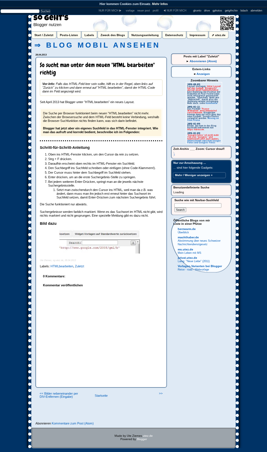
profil (156, 10)
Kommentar (212, 103)
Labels (89, 35)
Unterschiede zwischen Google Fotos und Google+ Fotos (203, 141)
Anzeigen (203, 74)
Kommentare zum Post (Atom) (73, 423)
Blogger (142, 439)
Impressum (197, 35)
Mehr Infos (160, 4)
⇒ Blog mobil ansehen (97, 45)
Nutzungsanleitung (145, 35)
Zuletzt (79, 266)
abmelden (256, 10)
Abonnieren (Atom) (203, 61)
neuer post (143, 10)
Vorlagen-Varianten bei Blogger (200, 266)
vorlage (130, 10)
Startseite (101, 395)
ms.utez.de (185, 249)
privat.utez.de (187, 257)
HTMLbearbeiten (61, 266)
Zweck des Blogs (113, 35)
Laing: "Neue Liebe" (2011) (194, 261)
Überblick (183, 232)
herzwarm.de (187, 229)
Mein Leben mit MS (189, 252)
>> (161, 393)
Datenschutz (174, 35)
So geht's (50, 19)
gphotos (217, 10)
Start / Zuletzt (43, 35)
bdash (244, 10)
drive (207, 10)
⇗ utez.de (218, 35)
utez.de (148, 435)
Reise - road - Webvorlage (193, 269)
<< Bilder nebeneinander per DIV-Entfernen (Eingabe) (59, 395)
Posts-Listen (69, 35)
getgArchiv (231, 10)
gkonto (197, 10)
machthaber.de (188, 237)
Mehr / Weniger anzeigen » (194, 175)
